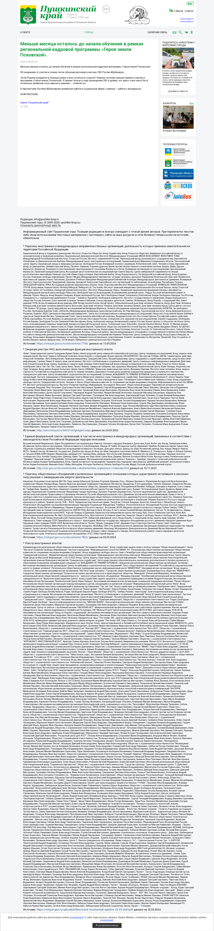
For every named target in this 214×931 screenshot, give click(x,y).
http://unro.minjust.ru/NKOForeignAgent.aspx (64, 430)
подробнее (77, 917)
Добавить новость (178, 91)
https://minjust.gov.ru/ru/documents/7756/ (62, 343)
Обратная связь (157, 32)
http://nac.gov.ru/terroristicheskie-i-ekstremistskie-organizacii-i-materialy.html (83, 468)
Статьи (89, 32)
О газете (25, 32)
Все (192, 103)
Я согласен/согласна (107, 925)
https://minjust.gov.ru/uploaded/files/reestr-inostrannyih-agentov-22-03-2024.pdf (85, 909)
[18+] (60, 15)
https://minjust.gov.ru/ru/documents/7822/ (62, 537)
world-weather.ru (187, 19)
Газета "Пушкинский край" (34, 102)
